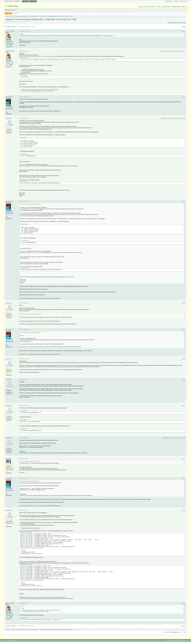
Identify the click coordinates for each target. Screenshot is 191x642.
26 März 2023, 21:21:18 (23, 458)
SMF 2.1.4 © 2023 (7, 640)
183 (29, 26)
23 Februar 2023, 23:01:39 (24, 201)
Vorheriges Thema (171, 22)
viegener (10, 97)
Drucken (184, 26)
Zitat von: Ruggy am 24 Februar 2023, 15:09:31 (30, 332)
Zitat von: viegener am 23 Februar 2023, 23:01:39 (31, 314)
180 (22, 26)
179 (19, 26)
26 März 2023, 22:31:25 (23, 478)
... (18, 26)
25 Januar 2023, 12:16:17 (24, 51)
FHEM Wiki (175, 7)
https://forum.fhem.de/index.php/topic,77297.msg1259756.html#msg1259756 (39, 56)
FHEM (158, 7)
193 (32, 26)
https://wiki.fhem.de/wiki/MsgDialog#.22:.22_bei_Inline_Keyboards (37, 91)
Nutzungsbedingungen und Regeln (174, 640)
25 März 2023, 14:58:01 (23, 379)
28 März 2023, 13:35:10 (23, 510)
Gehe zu (165, 632)
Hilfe (165, 640)
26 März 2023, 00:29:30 (23, 437)
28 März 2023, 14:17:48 (23, 603)
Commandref (166, 7)
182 (27, 26)
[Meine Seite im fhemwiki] (6, 112)
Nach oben (7, 626)
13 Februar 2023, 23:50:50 (24, 96)
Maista (9, 458)
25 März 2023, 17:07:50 (23, 405)
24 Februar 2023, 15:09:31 (24, 302)
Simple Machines (14, 640)
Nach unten (8, 26)
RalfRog (9, 510)
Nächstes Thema (181, 22)
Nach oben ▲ (184, 640)
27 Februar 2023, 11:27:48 (24, 358)
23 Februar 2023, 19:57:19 (24, 118)
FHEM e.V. (183, 7)
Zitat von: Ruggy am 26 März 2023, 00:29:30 (30, 461)
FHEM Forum (13, 6)
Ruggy (9, 118)
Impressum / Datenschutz (146, 7)
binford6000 (10, 31)
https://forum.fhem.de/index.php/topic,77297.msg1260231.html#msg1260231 (40, 89)
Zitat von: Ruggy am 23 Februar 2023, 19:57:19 (30, 204)
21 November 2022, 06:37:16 (24, 31)
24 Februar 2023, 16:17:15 (24, 329)
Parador (9, 359)
